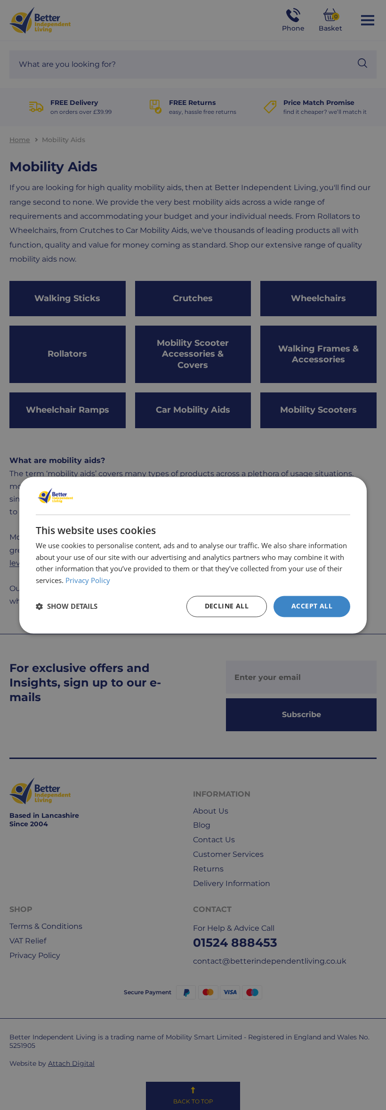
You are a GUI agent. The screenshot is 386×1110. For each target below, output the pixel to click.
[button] (66, 606)
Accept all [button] (311, 605)
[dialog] (193, 555)
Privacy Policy (87, 580)
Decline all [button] (227, 605)
